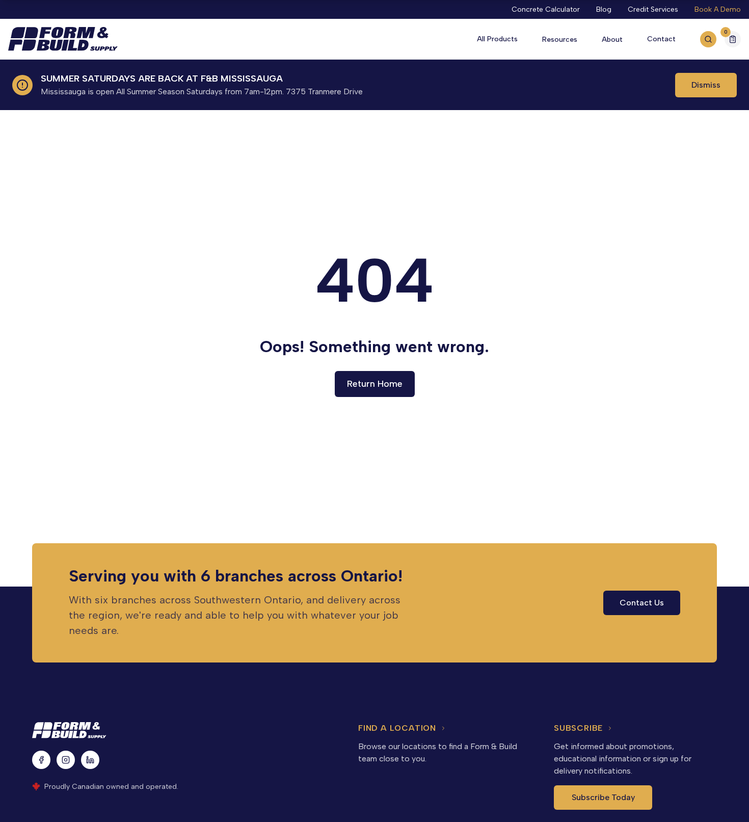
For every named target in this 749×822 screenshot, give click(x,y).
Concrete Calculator (546, 9)
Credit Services (653, 9)
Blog (603, 9)
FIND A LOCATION (397, 728)
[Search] (708, 39)
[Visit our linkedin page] (90, 760)
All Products (497, 39)
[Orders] (733, 39)
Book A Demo (717, 9)
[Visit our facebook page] (41, 760)
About (612, 39)
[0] (733, 40)
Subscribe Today (603, 797)
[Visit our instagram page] (66, 760)
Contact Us (642, 602)
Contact (661, 39)
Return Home (375, 383)
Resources (559, 39)
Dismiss (705, 85)
